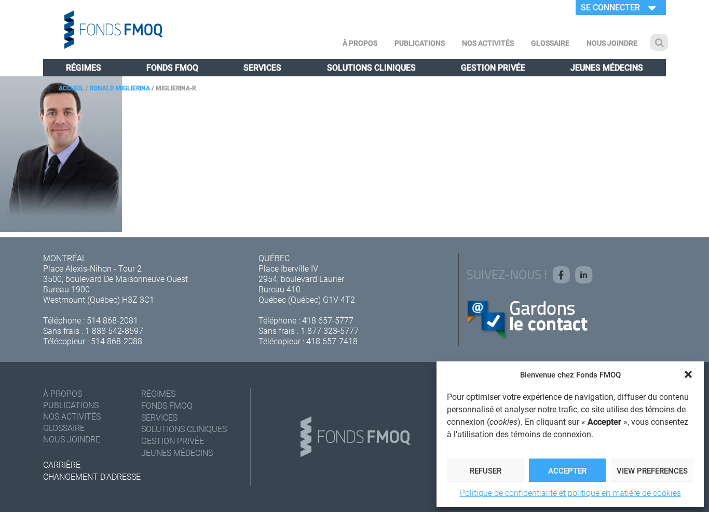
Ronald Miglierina (120, 88)
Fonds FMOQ (172, 67)
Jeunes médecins (606, 67)
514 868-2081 (112, 320)
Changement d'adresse (92, 476)
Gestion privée (493, 67)
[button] (688, 374)
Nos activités (488, 43)
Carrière (61, 464)
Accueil (71, 88)
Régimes (83, 67)
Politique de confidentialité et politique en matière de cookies (570, 492)
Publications (419, 43)
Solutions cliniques (371, 67)
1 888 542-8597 (114, 330)
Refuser (485, 470)
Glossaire (550, 43)
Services (262, 67)
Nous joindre (612, 43)
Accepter (567, 470)
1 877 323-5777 (330, 330)
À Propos (360, 43)
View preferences (652, 470)
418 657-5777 (327, 320)
